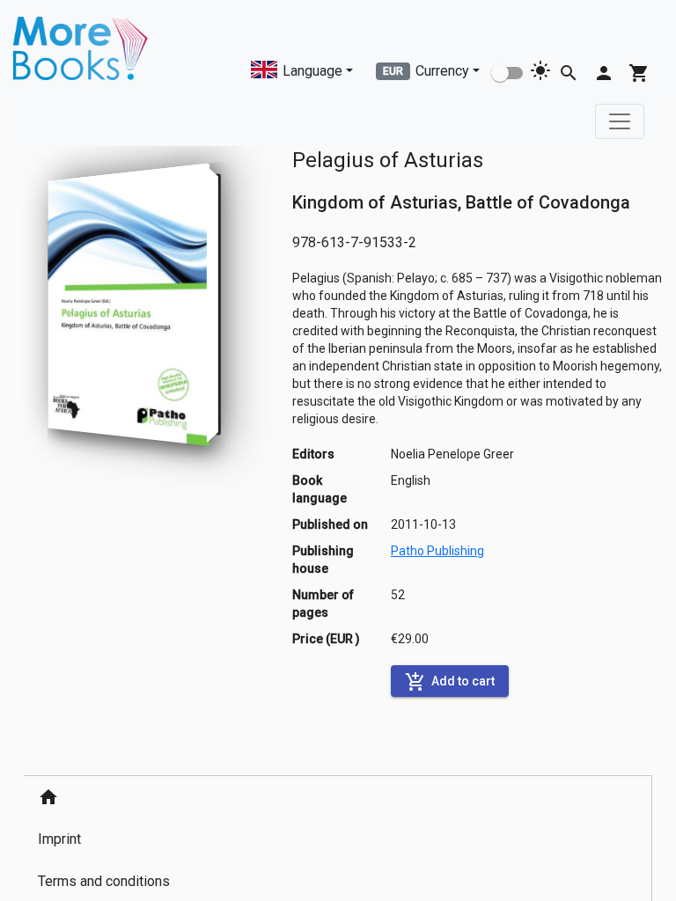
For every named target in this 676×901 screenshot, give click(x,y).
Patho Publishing (437, 551)
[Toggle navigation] (619, 121)
